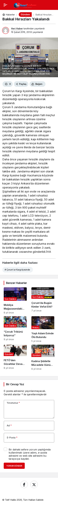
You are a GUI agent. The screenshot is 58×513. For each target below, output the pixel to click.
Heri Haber (17, 28)
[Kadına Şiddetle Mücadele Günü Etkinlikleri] (42, 357)
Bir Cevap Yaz (15, 384)
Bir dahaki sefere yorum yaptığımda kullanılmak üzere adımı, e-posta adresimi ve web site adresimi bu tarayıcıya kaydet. (30, 454)
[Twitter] (34, 484)
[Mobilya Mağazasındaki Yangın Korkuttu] (15, 300)
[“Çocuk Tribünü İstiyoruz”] (15, 329)
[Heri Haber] (25, 4)
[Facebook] (24, 484)
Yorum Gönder (14, 466)
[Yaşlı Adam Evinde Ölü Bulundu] (42, 329)
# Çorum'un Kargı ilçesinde (17, 269)
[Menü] (5, 5)
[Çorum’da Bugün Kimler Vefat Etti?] (42, 300)
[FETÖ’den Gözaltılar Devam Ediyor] (15, 357)
